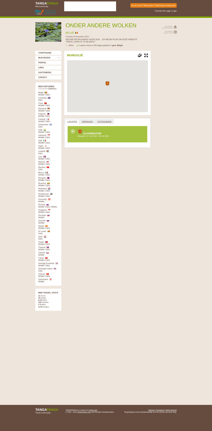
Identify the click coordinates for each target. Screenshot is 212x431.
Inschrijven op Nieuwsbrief (167, 27)
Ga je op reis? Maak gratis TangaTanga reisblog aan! (154, 5)
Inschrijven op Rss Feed (168, 32)
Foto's (48, 94)
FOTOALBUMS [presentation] (104, 121)
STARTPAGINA (44, 53)
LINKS (41, 67)
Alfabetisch (52, 88)
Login (174, 11)
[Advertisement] (165, 94)
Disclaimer (160, 410)
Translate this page (163, 11)
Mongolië (81, 136)
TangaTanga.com (84, 412)
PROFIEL (42, 63)
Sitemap (151, 410)
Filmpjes (54, 206)
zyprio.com (93, 410)
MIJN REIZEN (44, 58)
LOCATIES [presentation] (72, 121)
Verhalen (41, 94)
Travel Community (46, 411)
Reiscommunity (46, 4)
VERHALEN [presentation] (87, 121)
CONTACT (42, 77)
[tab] (72, 121)
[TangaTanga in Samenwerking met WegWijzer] (45, 12)
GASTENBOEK (44, 72)
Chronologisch (43, 88)
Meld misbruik (171, 410)
